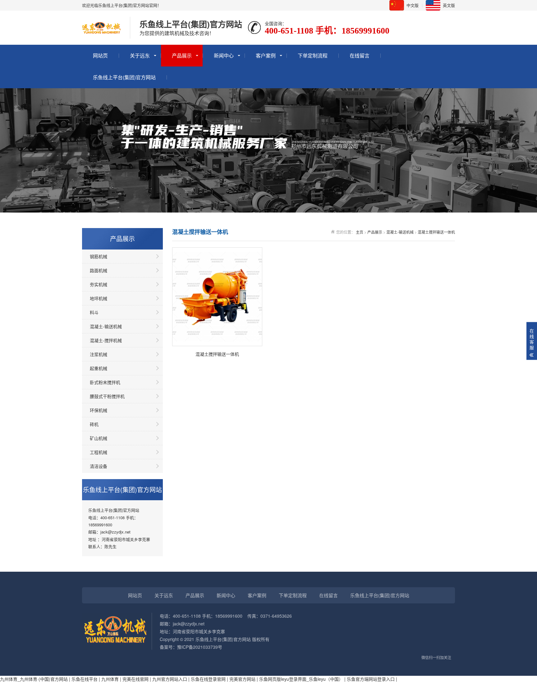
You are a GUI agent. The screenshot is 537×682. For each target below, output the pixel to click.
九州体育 (110, 679)
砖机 (94, 424)
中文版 (412, 5)
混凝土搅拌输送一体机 (436, 232)
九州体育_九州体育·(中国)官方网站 (34, 679)
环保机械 (98, 410)
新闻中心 (224, 55)
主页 (359, 232)
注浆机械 (98, 354)
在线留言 (359, 55)
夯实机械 (98, 284)
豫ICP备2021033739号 (199, 647)
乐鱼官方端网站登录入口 (371, 679)
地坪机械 (98, 298)
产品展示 (182, 55)
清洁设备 (98, 466)
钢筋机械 (98, 256)
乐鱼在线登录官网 (208, 679)
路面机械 (98, 270)
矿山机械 (98, 438)
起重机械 (98, 368)
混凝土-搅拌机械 (106, 340)
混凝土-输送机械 (106, 326)
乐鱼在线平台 (84, 679)
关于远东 (140, 55)
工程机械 (98, 452)
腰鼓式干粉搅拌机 (107, 396)
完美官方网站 (242, 679)
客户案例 (266, 55)
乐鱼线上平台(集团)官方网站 (124, 77)
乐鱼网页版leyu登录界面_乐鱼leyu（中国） (301, 679)
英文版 (449, 5)
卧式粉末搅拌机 (105, 382)
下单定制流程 (313, 55)
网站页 (100, 55)
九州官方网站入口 (169, 679)
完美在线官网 (135, 679)
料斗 (94, 312)
